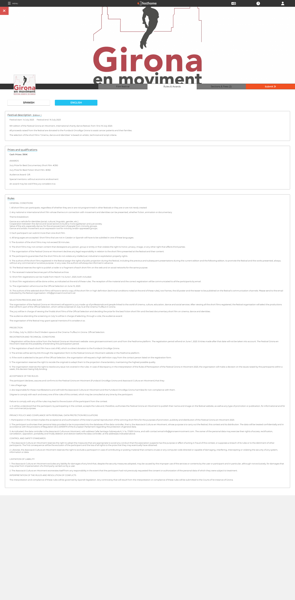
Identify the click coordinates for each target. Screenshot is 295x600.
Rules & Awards (172, 86)
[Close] (4, 11)
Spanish (28, 102)
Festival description (24, 115)
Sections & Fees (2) (221, 86)
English (76, 102)
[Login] (282, 3)
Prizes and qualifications (22, 149)
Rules (11, 198)
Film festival (123, 86)
